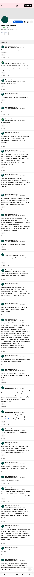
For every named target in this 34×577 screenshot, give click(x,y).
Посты (3, 38)
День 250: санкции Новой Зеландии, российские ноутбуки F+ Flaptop (12, 151)
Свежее (3, 42)
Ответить (3, 57)
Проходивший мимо (10, 46)
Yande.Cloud (5, 419)
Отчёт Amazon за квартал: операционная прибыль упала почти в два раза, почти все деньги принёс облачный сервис (12, 412)
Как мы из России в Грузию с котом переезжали (12, 255)
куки (11, 569)
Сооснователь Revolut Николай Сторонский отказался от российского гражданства (12, 81)
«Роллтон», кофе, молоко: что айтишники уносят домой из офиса (12, 356)
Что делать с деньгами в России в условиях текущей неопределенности (12, 271)
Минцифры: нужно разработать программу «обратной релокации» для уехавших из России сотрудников (12, 47)
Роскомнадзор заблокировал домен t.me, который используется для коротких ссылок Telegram (12, 370)
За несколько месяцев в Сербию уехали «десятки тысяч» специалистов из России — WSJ (12, 134)
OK (30, 569)
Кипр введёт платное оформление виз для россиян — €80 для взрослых (12, 94)
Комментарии (10, 38)
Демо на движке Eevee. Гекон (12, 120)
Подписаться (18, 22)
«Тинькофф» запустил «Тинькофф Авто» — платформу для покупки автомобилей (12, 108)
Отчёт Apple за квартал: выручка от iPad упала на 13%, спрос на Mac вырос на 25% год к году (12, 388)
